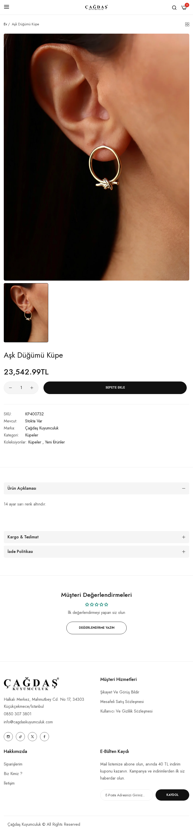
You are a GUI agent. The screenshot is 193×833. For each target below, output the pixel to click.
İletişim (9, 783)
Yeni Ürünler (55, 442)
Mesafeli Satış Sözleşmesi (122, 701)
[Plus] (31, 387)
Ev (5, 24)
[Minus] (10, 387)
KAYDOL (172, 795)
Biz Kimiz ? (13, 774)
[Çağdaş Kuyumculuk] (96, 7)
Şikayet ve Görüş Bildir (119, 692)
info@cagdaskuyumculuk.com (28, 722)
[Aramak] (174, 7)
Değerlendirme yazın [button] (96, 627)
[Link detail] (8, 736)
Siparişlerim (13, 764)
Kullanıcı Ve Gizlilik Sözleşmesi (126, 711)
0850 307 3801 (17, 714)
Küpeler (31, 435)
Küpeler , (36, 442)
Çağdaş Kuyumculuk (42, 428)
